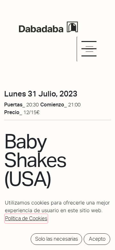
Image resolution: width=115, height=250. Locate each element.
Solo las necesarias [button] (56, 239)
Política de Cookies (26, 218)
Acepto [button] (97, 239)
